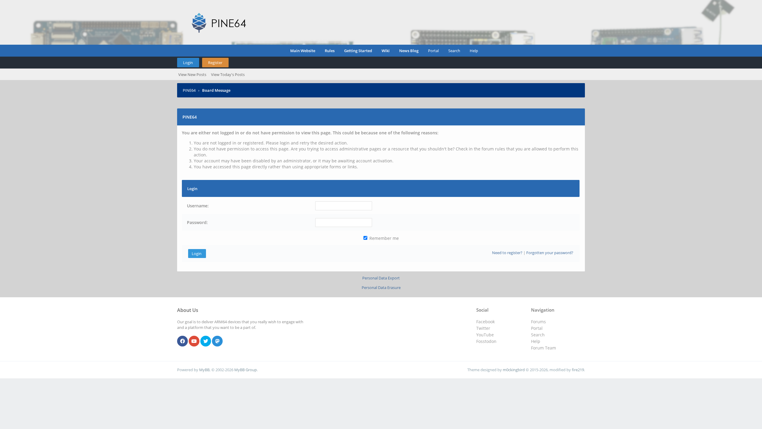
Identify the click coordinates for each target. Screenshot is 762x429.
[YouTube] (194, 341)
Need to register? (507, 252)
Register (215, 62)
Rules (330, 50)
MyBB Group (245, 369)
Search (454, 50)
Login (188, 62)
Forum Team (543, 348)
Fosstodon (486, 341)
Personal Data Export (381, 278)
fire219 (578, 369)
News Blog (409, 50)
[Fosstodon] (217, 341)
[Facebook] (182, 341)
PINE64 (189, 90)
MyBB (204, 369)
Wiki (386, 50)
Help (474, 50)
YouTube (485, 335)
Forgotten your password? (549, 252)
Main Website (302, 50)
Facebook (485, 321)
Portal (433, 50)
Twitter (483, 328)
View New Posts (192, 74)
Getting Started (358, 50)
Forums (538, 321)
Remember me (383, 238)
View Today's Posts (228, 74)
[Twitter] (205, 341)
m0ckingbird (514, 369)
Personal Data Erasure (381, 287)
